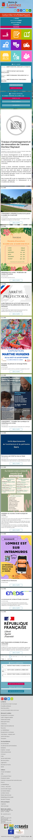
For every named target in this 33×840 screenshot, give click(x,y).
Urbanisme (4, 723)
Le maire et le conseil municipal (9, 704)
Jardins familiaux (5, 736)
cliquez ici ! (27, 15)
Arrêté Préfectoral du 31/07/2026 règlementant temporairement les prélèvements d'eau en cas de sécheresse (15, 304)
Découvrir (16, 20)
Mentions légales (25, 836)
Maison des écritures (6, 795)
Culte (2, 756)
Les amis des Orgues (6, 788)
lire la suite (16, 222)
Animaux (3, 754)
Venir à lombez (4, 806)
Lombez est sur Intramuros (9, 580)
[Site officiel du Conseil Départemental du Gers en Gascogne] (6, 828)
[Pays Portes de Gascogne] (11, 826)
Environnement (5, 743)
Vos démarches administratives (9, 745)
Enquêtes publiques (6, 706)
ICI (10, 178)
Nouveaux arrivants (6, 764)
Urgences (3, 804)
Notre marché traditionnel (7, 725)
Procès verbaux (16, 101)
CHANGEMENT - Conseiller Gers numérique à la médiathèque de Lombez (15, 422)
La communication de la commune (10, 710)
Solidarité (3, 747)
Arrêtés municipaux (16, 88)
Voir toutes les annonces (16, 691)
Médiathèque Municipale (7, 797)
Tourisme (3, 728)
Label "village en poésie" (7, 717)
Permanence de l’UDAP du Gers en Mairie (13, 456)
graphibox (17, 836)
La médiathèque (5, 730)
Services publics (5, 760)
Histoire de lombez (5, 719)
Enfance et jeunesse (6, 752)
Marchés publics (5, 708)
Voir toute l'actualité (16, 85)
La (16, 18)
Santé (2, 766)
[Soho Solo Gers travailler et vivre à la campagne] (19, 831)
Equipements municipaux (7, 715)
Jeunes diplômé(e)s (6, 758)
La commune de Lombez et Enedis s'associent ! (15, 599)
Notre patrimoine (5, 721)
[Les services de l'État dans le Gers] (11, 831)
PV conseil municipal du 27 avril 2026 (13, 95)
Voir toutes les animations (16, 683)
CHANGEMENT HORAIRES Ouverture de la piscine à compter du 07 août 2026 (15, 214)
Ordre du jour (16, 98)
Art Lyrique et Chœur (6, 776)
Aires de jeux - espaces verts (8, 734)
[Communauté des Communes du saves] (21, 826)
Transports (3, 738)
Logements (4, 762)
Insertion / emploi (5, 750)
